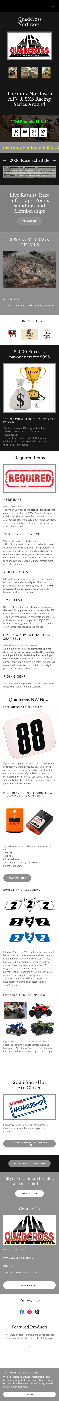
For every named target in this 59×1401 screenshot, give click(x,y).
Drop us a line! (30, 1285)
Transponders (17, 878)
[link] (29, 22)
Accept (29, 1394)
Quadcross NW (29, 1193)
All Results (29, 221)
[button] (6, 6)
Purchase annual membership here (30, 1143)
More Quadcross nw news (29, 1163)
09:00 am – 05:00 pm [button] (26, 1272)
